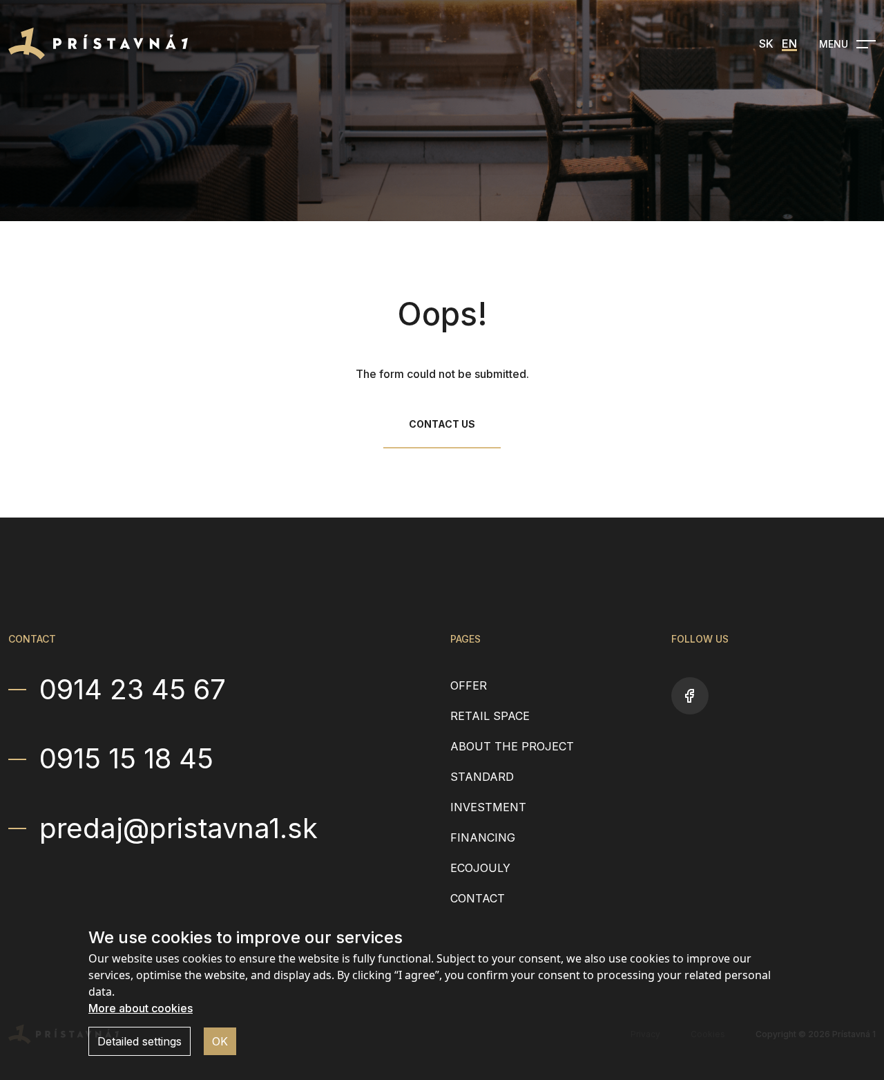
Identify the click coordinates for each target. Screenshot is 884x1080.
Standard (482, 777)
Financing (482, 837)
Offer (468, 685)
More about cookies (140, 1008)
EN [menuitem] (789, 43)
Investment (488, 807)
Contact (477, 898)
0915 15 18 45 (126, 758)
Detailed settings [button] (139, 1041)
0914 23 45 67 (132, 689)
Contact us (442, 424)
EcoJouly (480, 868)
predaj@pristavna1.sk (178, 828)
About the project (512, 746)
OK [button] (220, 1041)
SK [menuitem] (766, 43)
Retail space (490, 716)
